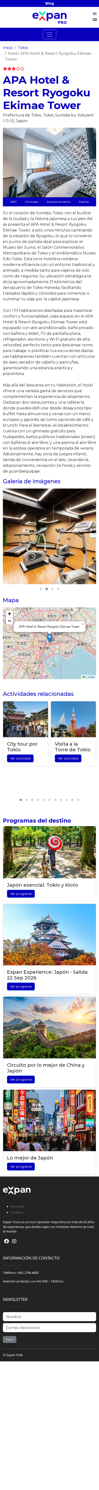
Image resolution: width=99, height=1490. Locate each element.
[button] (50, 638)
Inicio (8, 47)
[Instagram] (14, 1241)
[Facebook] (6, 1241)
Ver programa (21, 894)
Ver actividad (20, 758)
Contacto (17, 1212)
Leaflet (90, 677)
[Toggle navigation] (49, 34)
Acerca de (17, 1206)
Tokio (23, 47)
